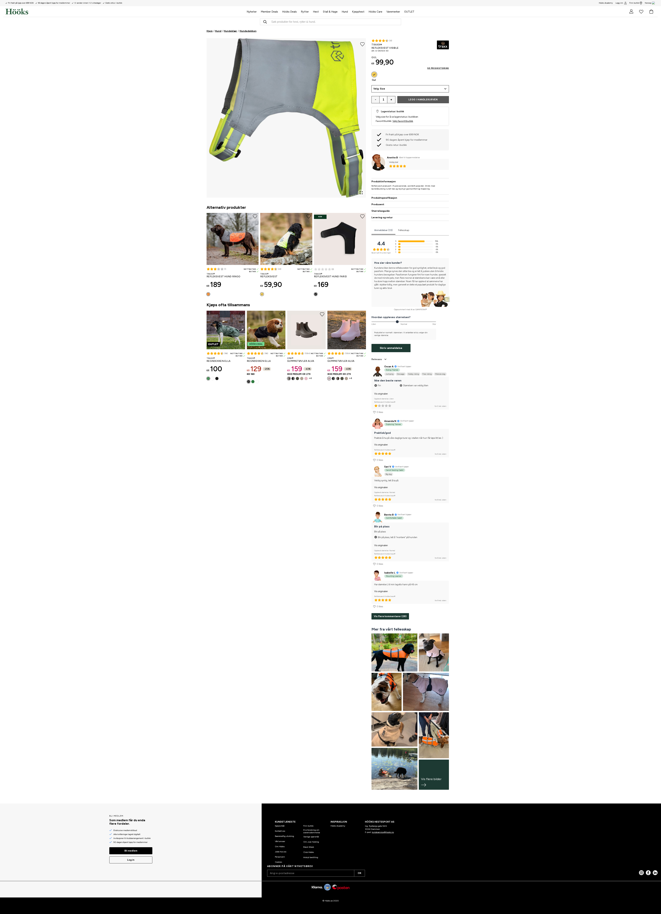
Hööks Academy (337, 826)
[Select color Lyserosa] (306, 378)
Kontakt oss (280, 831)
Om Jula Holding (311, 842)
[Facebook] (648, 872)
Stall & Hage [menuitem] (330, 11)
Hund (218, 31)
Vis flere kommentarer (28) (390, 616)
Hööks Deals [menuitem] (289, 11)
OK (359, 873)
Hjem (210, 31)
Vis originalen (381, 393)
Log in (130, 859)
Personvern (280, 857)
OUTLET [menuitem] (409, 11)
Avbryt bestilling (310, 857)
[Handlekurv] (651, 11)
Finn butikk (634, 3)
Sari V (387, 466)
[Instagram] (641, 872)
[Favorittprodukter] (641, 11)
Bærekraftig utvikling (284, 836)
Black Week (308, 847)
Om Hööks (280, 846)
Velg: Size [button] (379, 88)
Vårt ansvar (280, 841)
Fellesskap (403, 230)
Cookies (278, 862)
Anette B (392, 157)
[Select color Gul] (262, 294)
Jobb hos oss (280, 851)
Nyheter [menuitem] (252, 11)
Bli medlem (130, 850)
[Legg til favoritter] (362, 44)
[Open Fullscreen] (361, 192)
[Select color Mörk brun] (289, 378)
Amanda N (390, 421)
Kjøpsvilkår (280, 826)
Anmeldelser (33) (383, 230)
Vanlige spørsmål (311, 837)
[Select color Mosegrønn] (208, 378)
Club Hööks (308, 852)
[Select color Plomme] (212, 378)
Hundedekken (248, 31)
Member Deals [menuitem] (269, 11)
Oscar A (389, 366)
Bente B (389, 514)
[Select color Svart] (315, 294)
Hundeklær (230, 31)
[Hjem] (125, 11)
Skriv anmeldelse (391, 348)
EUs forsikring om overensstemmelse (311, 831)
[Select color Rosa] (329, 378)
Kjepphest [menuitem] (358, 11)
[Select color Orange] (208, 294)
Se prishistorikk (438, 68)
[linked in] (655, 872)
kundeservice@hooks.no (383, 832)
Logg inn (619, 3)
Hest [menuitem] (316, 11)
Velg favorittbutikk (402, 121)
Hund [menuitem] (345, 11)
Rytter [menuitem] (305, 11)
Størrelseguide (380, 210)
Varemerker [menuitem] (393, 11)
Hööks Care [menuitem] (375, 11)
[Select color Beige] (301, 378)
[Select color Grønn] (297, 378)
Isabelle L (389, 572)
